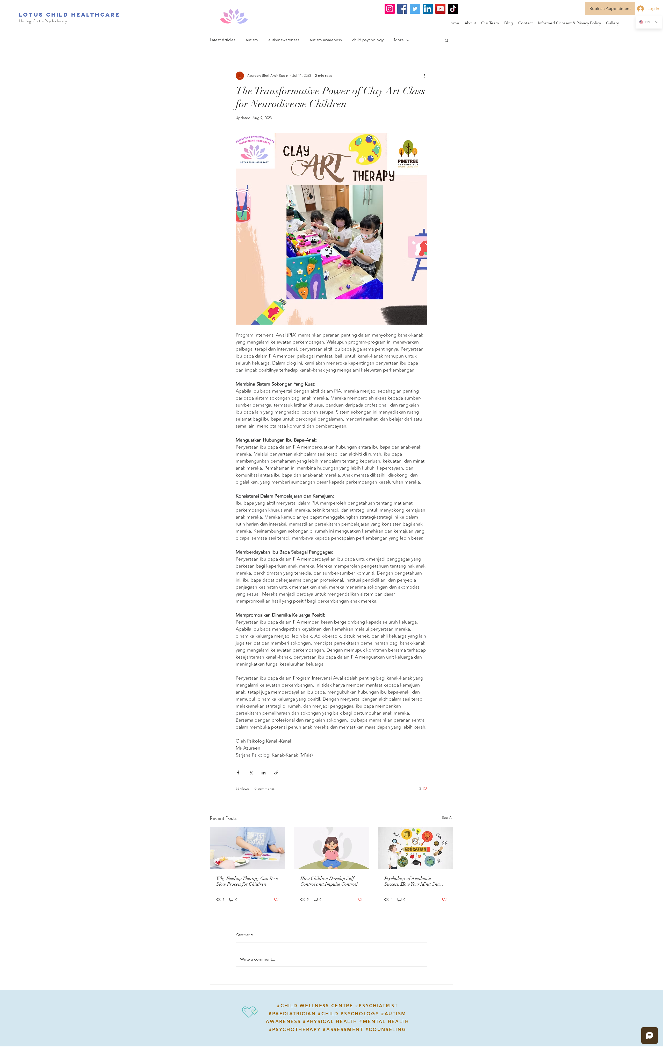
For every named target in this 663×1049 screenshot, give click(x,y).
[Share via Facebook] (238, 772)
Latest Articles (222, 39)
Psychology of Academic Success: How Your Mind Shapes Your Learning (415, 881)
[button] (446, 40)
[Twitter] (415, 9)
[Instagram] (390, 9)
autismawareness (283, 39)
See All (447, 817)
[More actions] (424, 76)
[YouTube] (440, 9)
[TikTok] (453, 9)
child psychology (368, 39)
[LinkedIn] (428, 9)
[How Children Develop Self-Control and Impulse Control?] (331, 848)
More (399, 39)
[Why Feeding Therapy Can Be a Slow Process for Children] (247, 848)
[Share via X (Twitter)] (250, 772)
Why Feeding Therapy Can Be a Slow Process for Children (247, 881)
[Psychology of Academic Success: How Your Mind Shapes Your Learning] (415, 848)
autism (252, 39)
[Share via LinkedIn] (263, 772)
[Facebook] (402, 9)
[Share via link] (276, 772)
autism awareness (326, 39)
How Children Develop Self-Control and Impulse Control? (329, 881)
